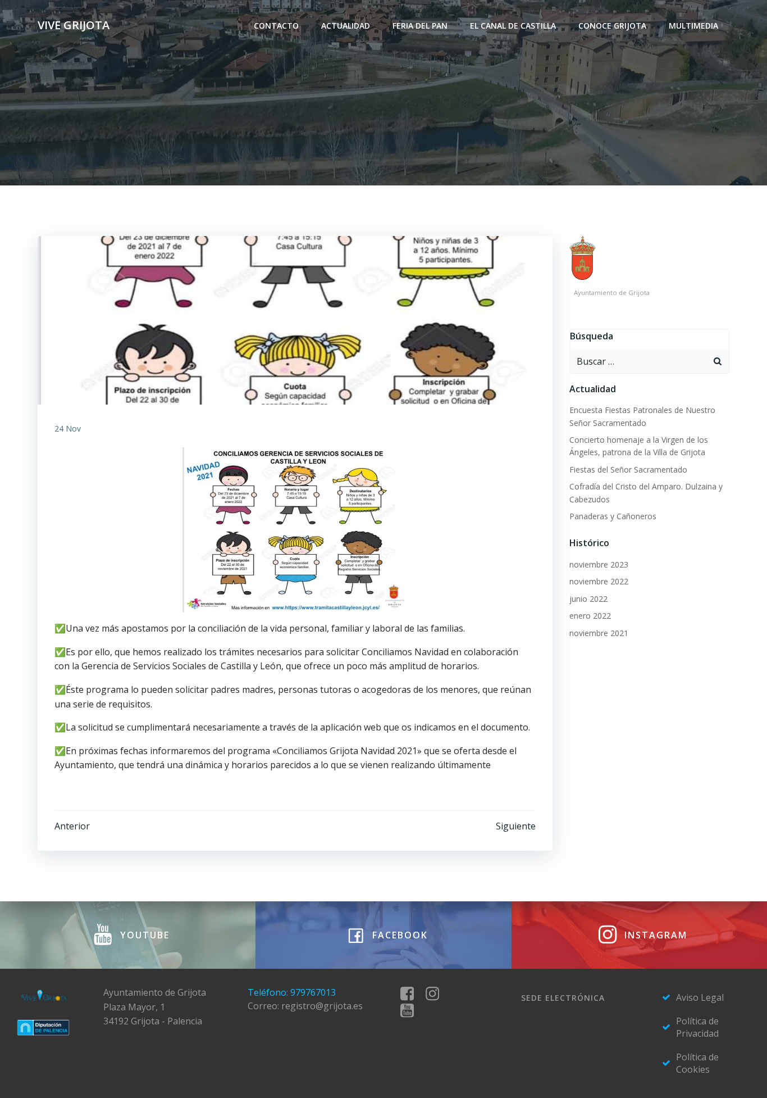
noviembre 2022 (598, 581)
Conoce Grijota (612, 25)
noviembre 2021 (598, 633)
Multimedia (693, 25)
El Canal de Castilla (513, 25)
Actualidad (345, 25)
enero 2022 (590, 615)
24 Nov (67, 428)
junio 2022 (588, 598)
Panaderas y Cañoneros (612, 516)
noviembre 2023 (598, 564)
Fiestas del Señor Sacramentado (628, 469)
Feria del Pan (420, 25)
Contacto (276, 25)
